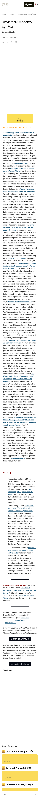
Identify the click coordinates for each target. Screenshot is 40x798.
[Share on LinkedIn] (15, 42)
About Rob (25, 618)
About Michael (10, 623)
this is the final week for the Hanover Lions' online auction (22, 550)
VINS (19, 492)
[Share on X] (7, 42)
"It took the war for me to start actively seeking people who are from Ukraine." (19, 265)
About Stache (20, 620)
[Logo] (5, 4)
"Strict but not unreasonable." (19, 302)
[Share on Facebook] (3, 42)
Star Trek (32, 590)
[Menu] (37, 4)
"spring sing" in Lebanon (16, 258)
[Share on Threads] (11, 42)
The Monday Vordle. (18, 458)
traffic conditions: (13, 171)
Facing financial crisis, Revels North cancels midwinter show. (19, 227)
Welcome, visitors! (22, 163)
